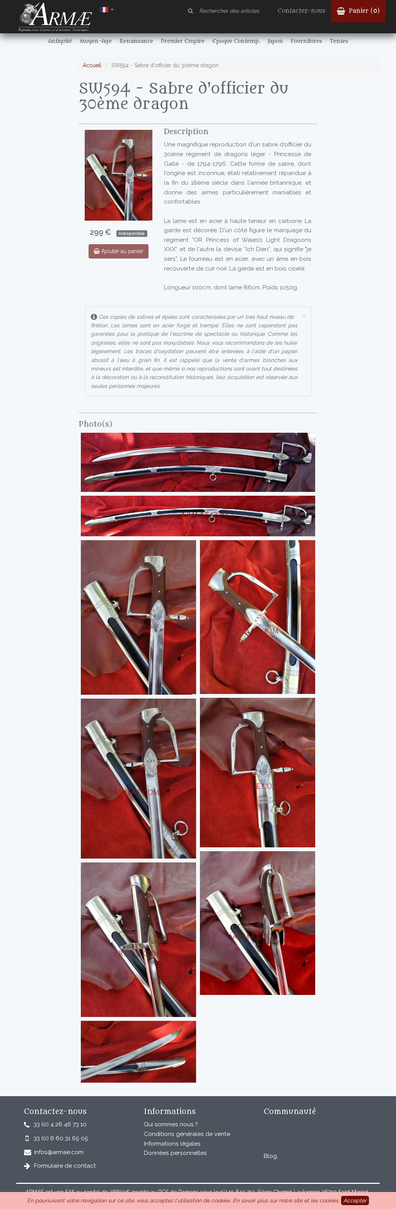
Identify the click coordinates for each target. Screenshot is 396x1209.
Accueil (92, 65)
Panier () (363, 11)
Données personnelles (175, 1152)
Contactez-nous (301, 11)
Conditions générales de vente (187, 1134)
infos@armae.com (59, 1152)
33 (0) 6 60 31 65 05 (61, 1138)
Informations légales (172, 1143)
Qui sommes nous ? (171, 1124)
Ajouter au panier (121, 251)
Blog (270, 1156)
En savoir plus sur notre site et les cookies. (286, 1200)
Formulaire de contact (65, 1165)
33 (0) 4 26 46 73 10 (60, 1124)
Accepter (355, 1200)
